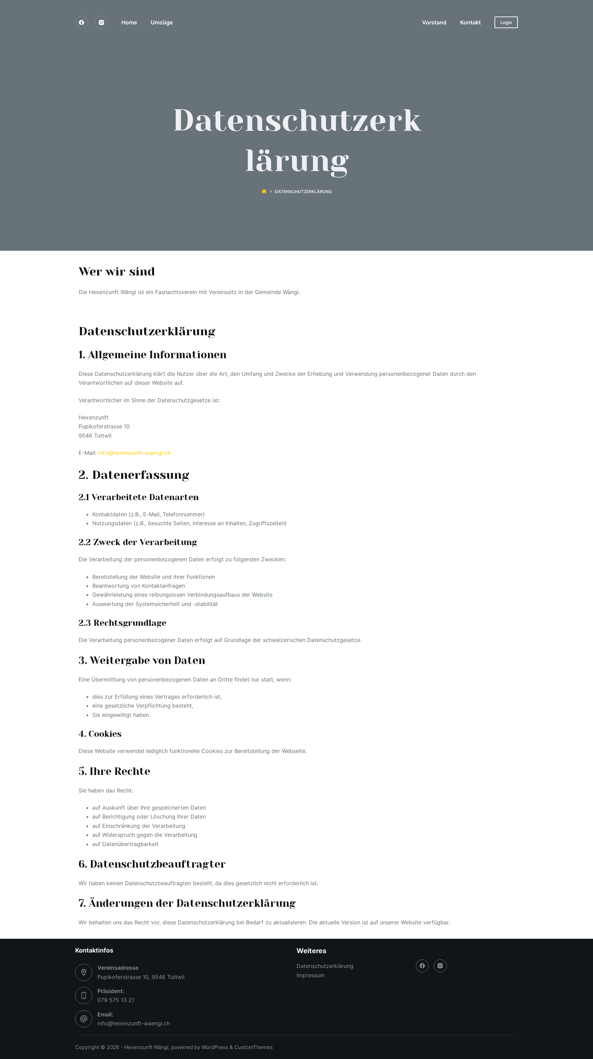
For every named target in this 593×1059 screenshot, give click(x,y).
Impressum (310, 975)
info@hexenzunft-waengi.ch (134, 452)
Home (129, 22)
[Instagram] (101, 22)
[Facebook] (81, 22)
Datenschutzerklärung (324, 965)
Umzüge (162, 22)
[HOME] (264, 191)
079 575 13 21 (115, 999)
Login (506, 22)
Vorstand (434, 22)
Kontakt (470, 22)
